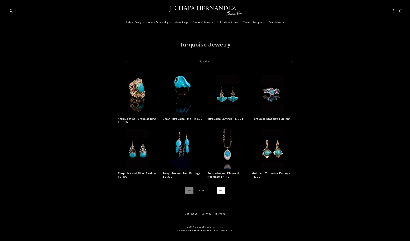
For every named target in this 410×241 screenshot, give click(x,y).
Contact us (191, 213)
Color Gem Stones (227, 22)
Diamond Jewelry (202, 22)
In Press (220, 213)
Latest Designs (135, 22)
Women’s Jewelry (160, 22)
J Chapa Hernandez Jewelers (209, 227)
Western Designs (254, 22)
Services (206, 213)
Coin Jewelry (276, 22)
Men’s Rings (181, 22)
